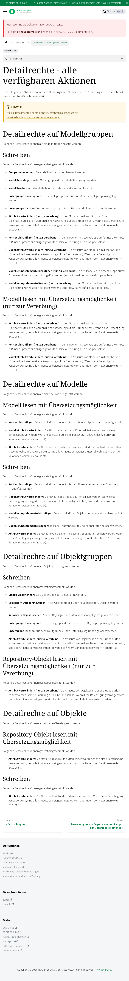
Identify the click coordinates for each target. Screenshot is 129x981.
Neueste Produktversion (14, 936)
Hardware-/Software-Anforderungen (21, 871)
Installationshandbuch (14, 867)
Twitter (6, 899)
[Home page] (6, 43)
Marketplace (9, 941)
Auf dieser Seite (15, 59)
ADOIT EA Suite (10, 932)
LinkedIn (7, 904)
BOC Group (8, 927)
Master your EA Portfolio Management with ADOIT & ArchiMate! (88, 3)
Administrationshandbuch (15, 862)
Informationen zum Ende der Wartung (21, 876)
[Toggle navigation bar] (5, 11)
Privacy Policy (104, 969)
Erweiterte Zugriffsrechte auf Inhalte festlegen (33, 117)
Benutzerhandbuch (12, 857)
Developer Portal (11, 950)
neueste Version (30, 32)
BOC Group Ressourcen (14, 945)
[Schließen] (126, 3)
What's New (8, 853)
